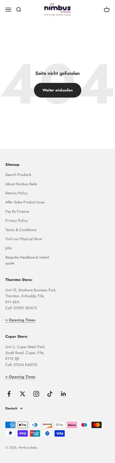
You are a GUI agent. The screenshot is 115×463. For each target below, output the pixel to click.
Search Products (18, 174)
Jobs (8, 248)
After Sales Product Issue (24, 202)
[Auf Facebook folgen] (9, 393)
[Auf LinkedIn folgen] (63, 393)
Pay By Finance (17, 211)
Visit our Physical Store (23, 238)
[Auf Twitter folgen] (22, 393)
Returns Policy (16, 193)
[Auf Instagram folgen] (36, 393)
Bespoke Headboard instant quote (27, 260)
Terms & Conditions (21, 229)
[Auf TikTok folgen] (49, 393)
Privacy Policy (16, 220)
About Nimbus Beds (21, 184)
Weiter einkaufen (58, 90)
